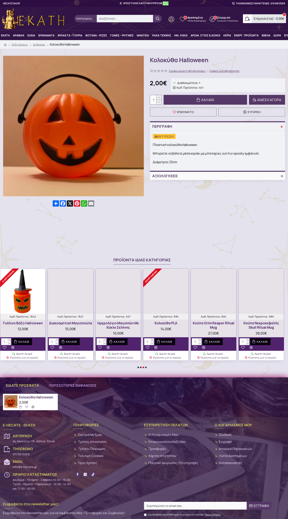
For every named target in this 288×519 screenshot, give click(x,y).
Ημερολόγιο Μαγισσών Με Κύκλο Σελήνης (118, 325)
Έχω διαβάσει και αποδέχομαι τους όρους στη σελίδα (184, 514)
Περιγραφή (162, 126)
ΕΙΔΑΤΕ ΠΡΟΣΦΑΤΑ (22, 385)
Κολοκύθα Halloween (36, 397)
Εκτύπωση (166, 136)
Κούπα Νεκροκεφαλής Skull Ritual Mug (261, 325)
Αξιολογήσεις (165, 176)
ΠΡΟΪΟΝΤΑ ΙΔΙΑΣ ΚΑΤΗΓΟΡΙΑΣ (142, 260)
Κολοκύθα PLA (166, 323)
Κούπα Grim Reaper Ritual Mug (213, 325)
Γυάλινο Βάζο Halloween (23, 323)
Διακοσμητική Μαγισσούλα (70, 323)
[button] (138, 367)
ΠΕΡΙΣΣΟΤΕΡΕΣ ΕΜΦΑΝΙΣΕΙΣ (72, 385)
